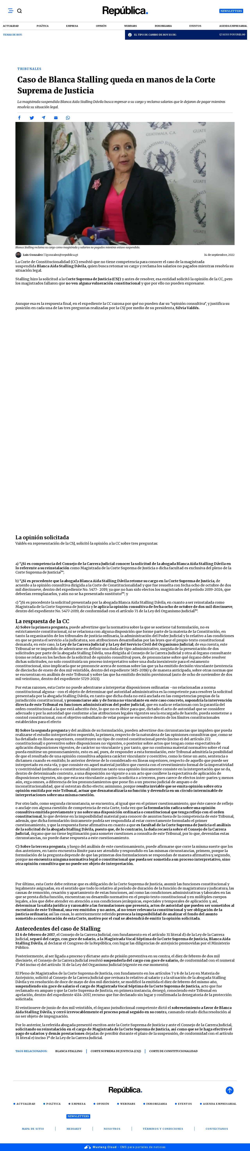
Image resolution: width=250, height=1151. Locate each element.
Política (53, 1103)
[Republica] (125, 11)
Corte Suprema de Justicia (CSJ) (116, 1051)
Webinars (128, 1103)
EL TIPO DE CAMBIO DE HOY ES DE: (155, 34)
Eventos (185, 1103)
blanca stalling (68, 1051)
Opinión (103, 1103)
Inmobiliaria (156, 1103)
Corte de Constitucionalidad (173, 1051)
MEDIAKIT (74, 1128)
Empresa (79, 1103)
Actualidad (26, 1103)
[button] (19, 118)
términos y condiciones (163, 1128)
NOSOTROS (112, 1128)
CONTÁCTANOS (217, 1128)
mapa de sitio (33, 1128)
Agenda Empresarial (220, 1103)
